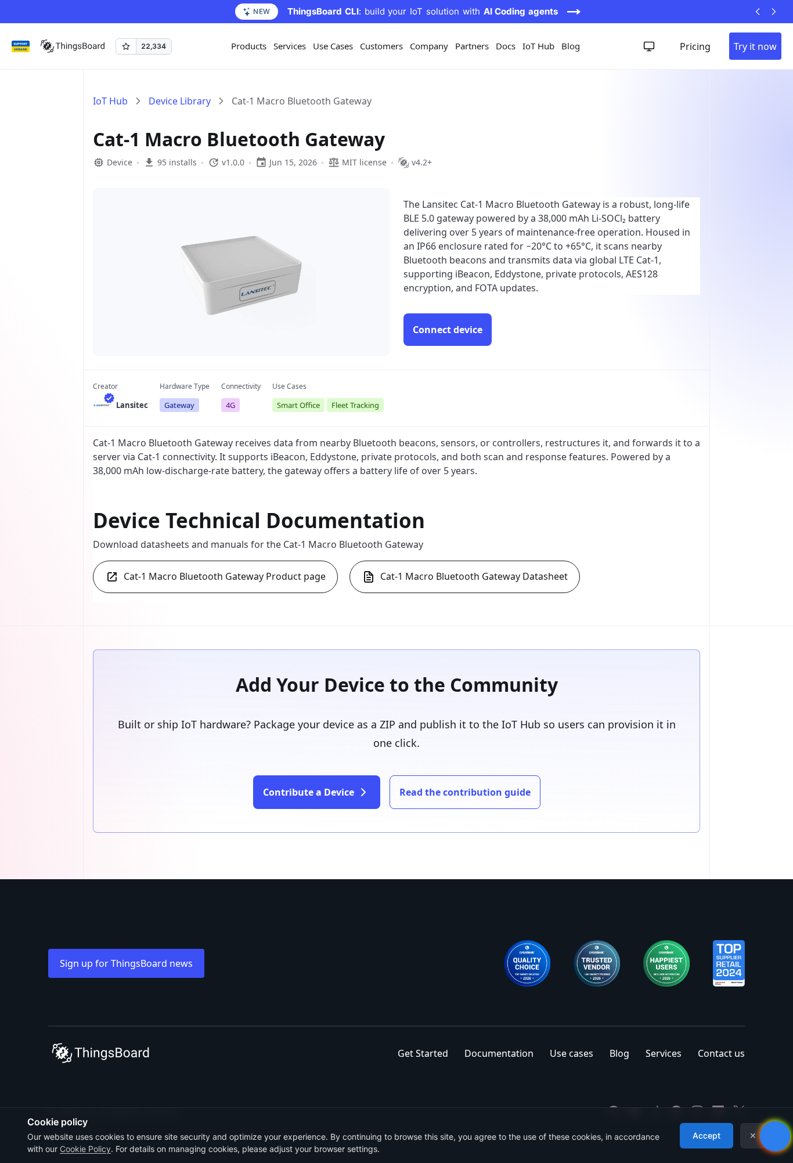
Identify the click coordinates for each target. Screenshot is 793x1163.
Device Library (180, 101)
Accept (706, 1135)
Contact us (721, 1053)
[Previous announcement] (757, 11)
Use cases (571, 1053)
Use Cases (333, 46)
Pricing (695, 46)
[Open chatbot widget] (775, 1136)
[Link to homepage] (72, 46)
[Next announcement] (773, 11)
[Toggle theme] (649, 46)
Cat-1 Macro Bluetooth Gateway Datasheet (474, 576)
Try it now (755, 46)
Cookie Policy (85, 1149)
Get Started (423, 1053)
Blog (570, 46)
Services (664, 1053)
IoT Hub (538, 46)
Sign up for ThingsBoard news (126, 963)
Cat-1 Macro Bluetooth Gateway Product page (225, 576)
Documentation (499, 1053)
